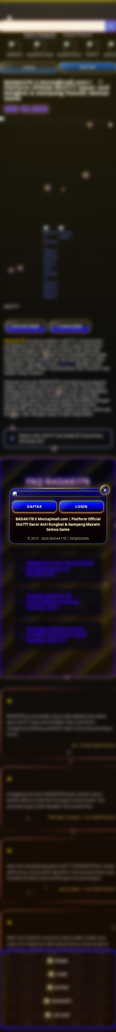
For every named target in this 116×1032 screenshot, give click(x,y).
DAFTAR (34, 506)
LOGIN (81, 506)
